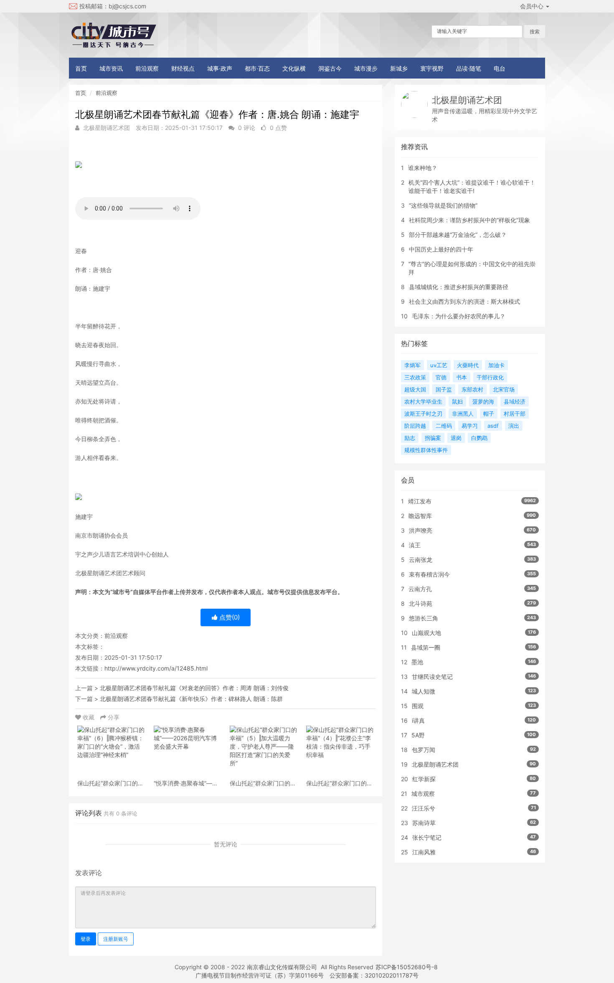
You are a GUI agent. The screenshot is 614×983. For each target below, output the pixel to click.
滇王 (415, 545)
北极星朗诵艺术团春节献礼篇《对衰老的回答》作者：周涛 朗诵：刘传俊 (194, 687)
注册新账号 (115, 939)
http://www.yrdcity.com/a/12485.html (156, 668)
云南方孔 (420, 588)
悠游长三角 (423, 618)
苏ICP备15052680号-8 (407, 966)
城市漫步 (366, 68)
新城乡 (399, 68)
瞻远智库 (420, 515)
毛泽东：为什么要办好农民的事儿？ (458, 316)
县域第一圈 (425, 647)
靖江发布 (419, 501)
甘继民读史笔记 (432, 676)
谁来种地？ (422, 167)
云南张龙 (420, 559)
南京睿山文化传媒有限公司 (282, 966)
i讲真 (418, 720)
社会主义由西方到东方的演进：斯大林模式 (464, 301)
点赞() (229, 617)
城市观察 (423, 793)
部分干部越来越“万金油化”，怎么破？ (458, 234)
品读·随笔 (468, 68)
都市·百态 (257, 68)
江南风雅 (424, 852)
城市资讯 (111, 68)
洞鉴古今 (330, 68)
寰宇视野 (432, 68)
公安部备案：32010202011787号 (374, 975)
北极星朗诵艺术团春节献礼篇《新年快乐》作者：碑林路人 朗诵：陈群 (191, 698)
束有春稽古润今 (429, 574)
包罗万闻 (423, 749)
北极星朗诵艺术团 (467, 100)
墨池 (417, 661)
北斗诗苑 (420, 603)
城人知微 (423, 691)
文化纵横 (294, 68)
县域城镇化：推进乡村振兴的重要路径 (458, 286)
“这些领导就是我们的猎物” (443, 205)
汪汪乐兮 (423, 808)
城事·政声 (219, 68)
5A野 (418, 735)
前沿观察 (147, 68)
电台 (499, 68)
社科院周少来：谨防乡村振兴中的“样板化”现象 (469, 220)
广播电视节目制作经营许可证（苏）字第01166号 (259, 975)
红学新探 (424, 778)
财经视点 (183, 68)
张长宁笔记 (426, 837)
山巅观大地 (426, 632)
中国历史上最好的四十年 (441, 249)
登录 (86, 939)
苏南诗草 (424, 822)
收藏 (88, 717)
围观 (418, 705)
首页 (81, 68)
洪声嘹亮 (420, 530)
